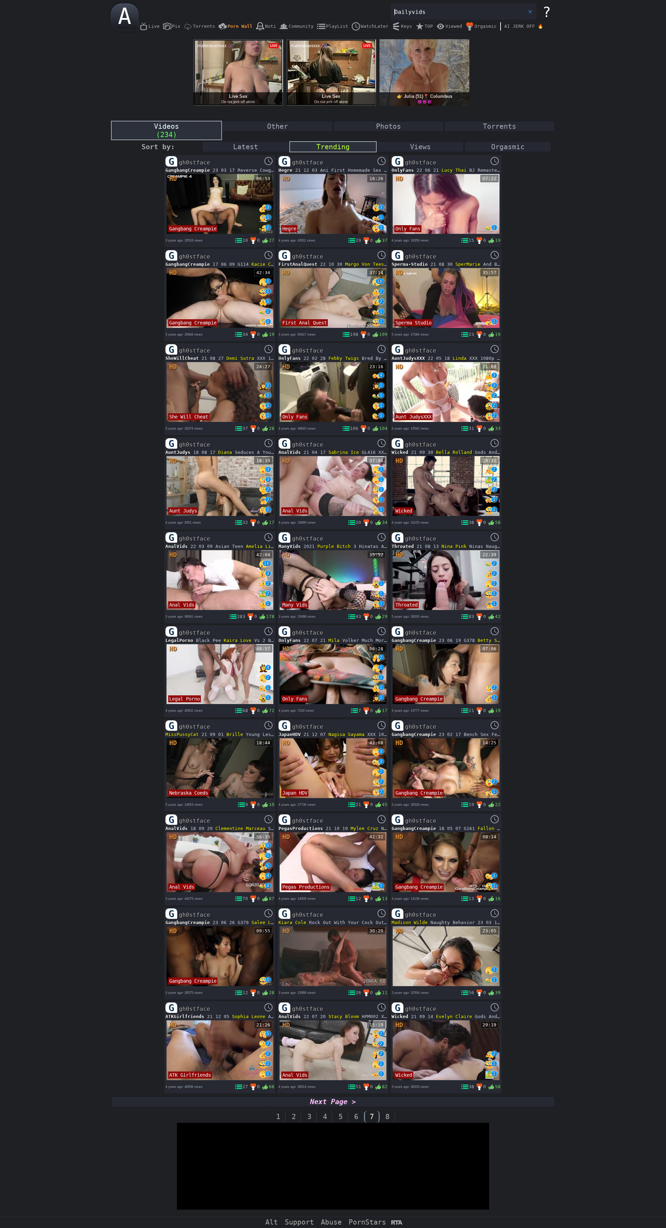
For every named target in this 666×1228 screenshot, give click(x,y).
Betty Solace (494, 640)
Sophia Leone (248, 1016)
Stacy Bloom (343, 1016)
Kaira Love (237, 640)
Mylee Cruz (364, 828)
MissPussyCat (182, 734)
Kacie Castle (268, 264)
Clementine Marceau (240, 828)
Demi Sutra (240, 358)
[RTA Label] (397, 1223)
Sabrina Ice (343, 452)
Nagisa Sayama (346, 734)
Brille (235, 734)
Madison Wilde (410, 922)
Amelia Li (258, 546)
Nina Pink (454, 546)
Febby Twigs (343, 358)
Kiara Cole (292, 922)
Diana (225, 452)
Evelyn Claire (454, 1016)
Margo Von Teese (366, 264)
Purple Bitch (334, 546)
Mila (334, 640)
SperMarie (467, 264)
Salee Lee (263, 922)
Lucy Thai (454, 170)
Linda (460, 358)
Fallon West (493, 828)
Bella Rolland (454, 452)
